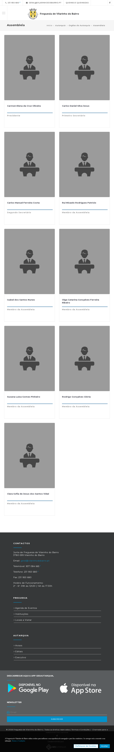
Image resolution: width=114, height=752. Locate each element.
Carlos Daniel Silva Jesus (75, 106)
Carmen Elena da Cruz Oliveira (24, 106)
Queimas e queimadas (77, 3)
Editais (19, 651)
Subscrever (57, 719)
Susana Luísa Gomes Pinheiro (23, 396)
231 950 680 (13, 3)
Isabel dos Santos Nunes (21, 299)
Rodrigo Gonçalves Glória (76, 396)
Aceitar (104, 746)
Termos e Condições (80, 730)
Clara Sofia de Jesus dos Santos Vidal (28, 493)
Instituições (21, 614)
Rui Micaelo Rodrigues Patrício (79, 202)
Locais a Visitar (23, 620)
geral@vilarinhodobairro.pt (44, 3)
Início (49, 25)
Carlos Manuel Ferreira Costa (23, 202)
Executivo (20, 657)
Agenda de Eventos (26, 608)
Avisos (18, 645)
